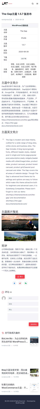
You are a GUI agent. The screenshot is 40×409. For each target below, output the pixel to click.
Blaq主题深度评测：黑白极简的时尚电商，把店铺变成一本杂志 (14, 372)
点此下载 (23, 58)
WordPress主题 (20, 403)
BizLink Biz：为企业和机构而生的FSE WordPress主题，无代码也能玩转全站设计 (14, 340)
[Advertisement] (20, 357)
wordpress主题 (7, 19)
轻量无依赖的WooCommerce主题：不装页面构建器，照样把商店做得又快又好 (15, 386)
